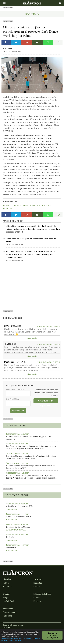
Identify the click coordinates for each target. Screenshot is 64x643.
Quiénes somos (9, 612)
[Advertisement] (32, 287)
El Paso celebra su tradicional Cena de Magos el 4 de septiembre (28, 437)
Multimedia (8, 608)
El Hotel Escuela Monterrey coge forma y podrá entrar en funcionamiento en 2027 (30, 466)
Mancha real (11, 547)
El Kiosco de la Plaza (42, 594)
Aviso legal (7, 627)
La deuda (10, 537)
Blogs (5, 597)
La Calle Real (8, 601)
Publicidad (7, 616)
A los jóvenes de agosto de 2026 (19, 506)
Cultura (36, 586)
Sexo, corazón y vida (16, 530)
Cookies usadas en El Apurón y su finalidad (16, 638)
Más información (16, 640)
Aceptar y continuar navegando (52, 635)
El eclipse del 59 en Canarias (18, 527)
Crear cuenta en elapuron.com (45, 401)
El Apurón (7, 49)
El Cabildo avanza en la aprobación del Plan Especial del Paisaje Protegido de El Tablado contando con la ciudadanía (31, 476)
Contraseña (12, 399)
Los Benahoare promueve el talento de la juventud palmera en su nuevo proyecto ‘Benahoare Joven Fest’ (31, 447)
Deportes (37, 583)
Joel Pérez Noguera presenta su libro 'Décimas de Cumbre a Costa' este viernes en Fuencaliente (31, 457)
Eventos (36, 597)
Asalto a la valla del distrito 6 (18, 516)
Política (6, 583)
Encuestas (37, 601)
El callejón (11, 509)
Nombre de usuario (15, 389)
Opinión (6, 594)
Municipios (7, 579)
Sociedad (32, 14)
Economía (7, 586)
